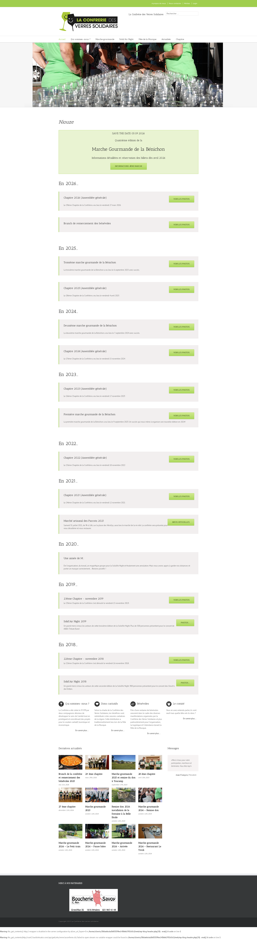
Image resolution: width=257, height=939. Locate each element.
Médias (187, 3)
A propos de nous (159, 3)
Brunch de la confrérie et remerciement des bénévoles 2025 (70, 777)
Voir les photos (182, 199)
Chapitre (180, 39)
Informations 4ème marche (128, 166)
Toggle (194, 133)
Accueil (62, 39)
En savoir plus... (82, 730)
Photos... (185, 622)
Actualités (166, 39)
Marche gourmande (105, 39)
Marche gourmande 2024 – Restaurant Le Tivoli (149, 846)
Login (195, 3)
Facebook (59, 3)
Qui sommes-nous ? (80, 39)
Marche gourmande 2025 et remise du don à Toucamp (123, 777)
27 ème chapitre (67, 806)
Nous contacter (175, 3)
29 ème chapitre (93, 774)
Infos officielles (181, 522)
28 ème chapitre (146, 774)
